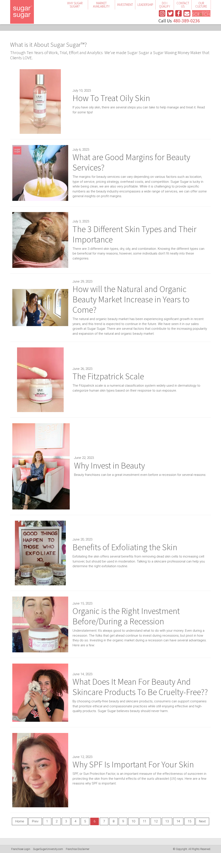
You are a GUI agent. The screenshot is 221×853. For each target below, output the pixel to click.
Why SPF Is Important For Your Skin (133, 764)
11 (144, 821)
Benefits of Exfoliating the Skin (125, 547)
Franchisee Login (20, 849)
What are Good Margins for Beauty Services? (131, 162)
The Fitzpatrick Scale (108, 376)
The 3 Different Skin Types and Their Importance (134, 234)
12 (156, 821)
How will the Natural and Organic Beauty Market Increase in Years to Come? (131, 299)
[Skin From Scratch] (201, 13)
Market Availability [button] (101, 4)
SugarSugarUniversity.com (48, 849)
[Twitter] (170, 13)
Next (202, 821)
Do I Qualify (164, 4)
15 (189, 821)
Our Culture (201, 4)
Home (19, 821)
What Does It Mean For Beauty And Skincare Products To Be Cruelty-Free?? (140, 686)
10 (133, 821)
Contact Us (183, 4)
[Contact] (186, 13)
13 (167, 821)
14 (178, 821)
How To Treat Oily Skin (111, 98)
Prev (35, 821)
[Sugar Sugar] (22, 12)
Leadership (145, 5)
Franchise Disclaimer (77, 849)
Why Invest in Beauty (109, 465)
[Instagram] (162, 13)
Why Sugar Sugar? (75, 4)
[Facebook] (178, 13)
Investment (125, 5)
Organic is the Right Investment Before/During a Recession (126, 616)
